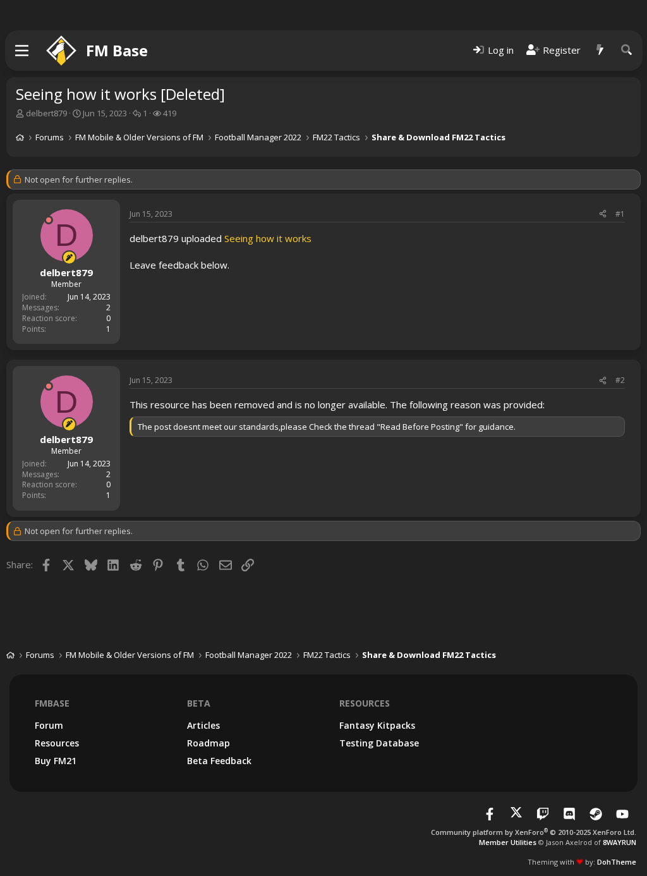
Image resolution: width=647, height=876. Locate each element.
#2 (620, 380)
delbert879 (46, 113)
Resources (57, 743)
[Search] (627, 50)
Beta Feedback (219, 761)
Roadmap (208, 743)
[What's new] (600, 50)
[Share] (603, 214)
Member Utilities (507, 842)
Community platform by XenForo (533, 832)
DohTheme (616, 862)
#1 (620, 214)
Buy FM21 (55, 761)
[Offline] (48, 220)
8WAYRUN (619, 842)
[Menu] (22, 50)
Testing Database (379, 743)
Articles (203, 725)
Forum (49, 725)
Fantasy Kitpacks (377, 725)
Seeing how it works (267, 238)
